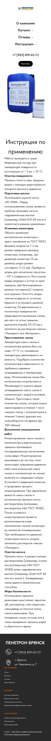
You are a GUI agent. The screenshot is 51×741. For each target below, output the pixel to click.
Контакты (7, 676)
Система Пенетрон (11, 695)
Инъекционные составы (13, 702)
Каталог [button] (24, 30)
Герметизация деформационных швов (18, 705)
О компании (25, 23)
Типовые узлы (9, 721)
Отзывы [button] (24, 37)
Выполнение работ (11, 725)
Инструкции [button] (24, 44)
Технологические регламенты (15, 718)
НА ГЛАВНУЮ (10, 668)
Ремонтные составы (11, 699)
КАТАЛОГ (8, 690)
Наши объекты (9, 682)
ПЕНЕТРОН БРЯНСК (25, 642)
